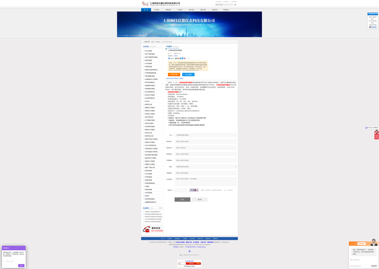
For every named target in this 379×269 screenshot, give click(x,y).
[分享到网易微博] (184, 58)
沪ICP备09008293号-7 (191, 247)
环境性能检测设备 (150, 73)
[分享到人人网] (182, 58)
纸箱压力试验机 (150, 142)
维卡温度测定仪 (150, 82)
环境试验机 (148, 177)
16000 (175, 56)
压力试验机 (148, 174)
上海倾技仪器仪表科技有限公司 (161, 3)
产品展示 (180, 10)
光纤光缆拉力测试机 (151, 151)
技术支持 (191, 10)
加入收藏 (188, 74)
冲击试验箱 (148, 192)
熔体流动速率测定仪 (151, 70)
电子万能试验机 (150, 54)
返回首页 (219, 1)
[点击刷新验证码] (194, 190)
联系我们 (234, 1)
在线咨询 (214, 10)
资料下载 (203, 10)
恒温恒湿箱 (148, 189)
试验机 (147, 186)
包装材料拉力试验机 (151, 148)
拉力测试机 (196, 242)
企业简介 (157, 10)
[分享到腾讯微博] (180, 58)
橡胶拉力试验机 (150, 107)
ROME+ (160, 208)
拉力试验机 (148, 51)
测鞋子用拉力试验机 (151, 139)
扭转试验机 (148, 60)
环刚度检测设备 (150, 183)
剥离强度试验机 (150, 88)
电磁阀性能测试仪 (150, 202)
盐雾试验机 (148, 180)
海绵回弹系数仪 (150, 199)
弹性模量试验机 (150, 76)
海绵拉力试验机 (150, 114)
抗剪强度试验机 (150, 126)
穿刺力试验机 (149, 123)
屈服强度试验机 (150, 85)
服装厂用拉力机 (150, 167)
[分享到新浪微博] (178, 58)
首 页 (146, 10)
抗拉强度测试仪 (150, 92)
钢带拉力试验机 (150, 129)
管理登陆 (175, 247)
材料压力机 (148, 104)
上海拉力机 (203, 242)
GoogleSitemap (201, 247)
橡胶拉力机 (189, 242)
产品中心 (157, 42)
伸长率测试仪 (149, 117)
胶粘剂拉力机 (149, 136)
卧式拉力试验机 (150, 95)
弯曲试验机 (148, 66)
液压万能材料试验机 (151, 57)
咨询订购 (174, 74)
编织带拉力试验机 (150, 158)
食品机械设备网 (189, 261)
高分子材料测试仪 (150, 145)
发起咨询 (374, 266)
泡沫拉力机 (148, 133)
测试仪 (147, 196)
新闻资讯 (168, 10)
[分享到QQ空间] (176, 58)
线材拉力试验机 (150, 161)
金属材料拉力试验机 (151, 79)
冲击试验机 (148, 63)
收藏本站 (226, 1)
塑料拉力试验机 (150, 111)
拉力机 (147, 101)
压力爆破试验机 (150, 120)
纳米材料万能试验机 (151, 155)
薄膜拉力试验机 (150, 164)
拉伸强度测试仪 (150, 98)
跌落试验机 (148, 170)
